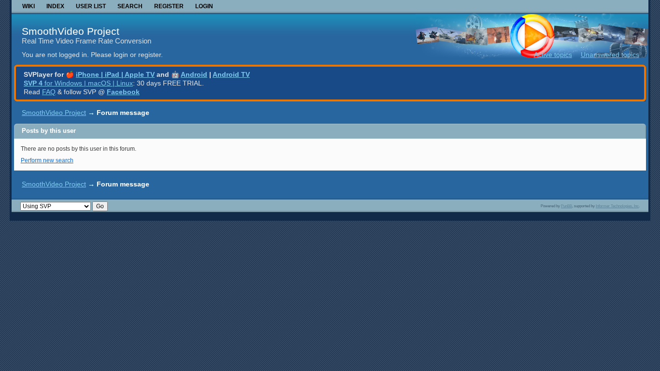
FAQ (49, 92)
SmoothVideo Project (70, 31)
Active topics (553, 54)
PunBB (566, 205)
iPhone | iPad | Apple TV (115, 74)
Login (204, 6)
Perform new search (47, 160)
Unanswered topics (610, 54)
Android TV (231, 74)
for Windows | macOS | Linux (78, 83)
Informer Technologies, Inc (617, 205)
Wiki (28, 6)
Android (194, 74)
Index (55, 6)
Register (169, 6)
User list (91, 6)
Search (130, 6)
